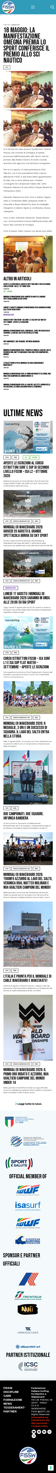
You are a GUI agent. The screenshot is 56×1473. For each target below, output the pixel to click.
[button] (32, 7)
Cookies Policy (39, 1426)
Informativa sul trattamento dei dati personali (40, 1420)
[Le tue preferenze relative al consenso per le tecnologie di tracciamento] (51, 1468)
